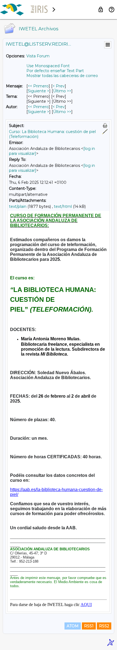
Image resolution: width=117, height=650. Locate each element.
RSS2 (104, 626)
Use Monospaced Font (48, 65)
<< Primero (38, 86)
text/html (63, 206)
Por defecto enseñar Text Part (55, 70)
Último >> (62, 90)
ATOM (73, 626)
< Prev (59, 86)
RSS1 (89, 626)
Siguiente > (38, 90)
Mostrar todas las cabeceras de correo (62, 75)
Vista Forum (38, 56)
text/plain (17, 206)
